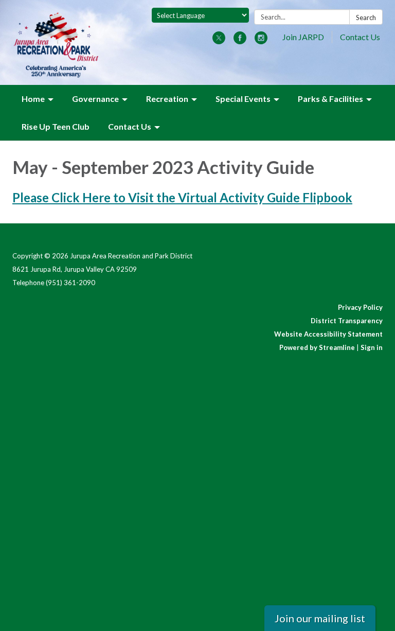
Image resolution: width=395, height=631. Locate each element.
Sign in (372, 347)
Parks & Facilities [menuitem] (330, 98)
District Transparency (347, 321)
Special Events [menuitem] (243, 98)
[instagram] (261, 41)
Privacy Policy (360, 307)
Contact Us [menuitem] (129, 126)
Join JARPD (303, 37)
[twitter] (218, 41)
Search (366, 17)
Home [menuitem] (33, 98)
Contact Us (360, 37)
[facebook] (240, 41)
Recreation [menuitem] (167, 98)
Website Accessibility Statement (328, 334)
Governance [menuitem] (95, 98)
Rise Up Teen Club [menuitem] (55, 126)
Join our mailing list (320, 618)
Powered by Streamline (317, 347)
